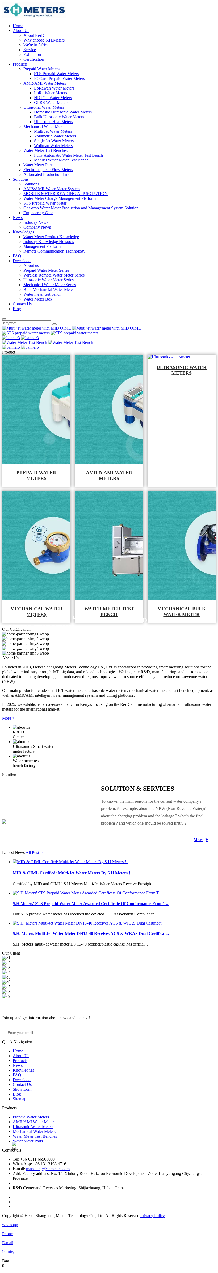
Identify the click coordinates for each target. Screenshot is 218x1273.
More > (8, 718)
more (198, 839)
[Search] (4, 319)
